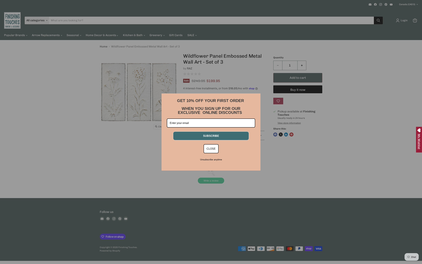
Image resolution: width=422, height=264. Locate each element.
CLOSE (211, 148)
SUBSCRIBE (211, 135)
